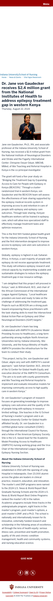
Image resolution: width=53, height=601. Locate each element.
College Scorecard (20, 592)
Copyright (9, 596)
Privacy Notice (45, 592)
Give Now (26, 558)
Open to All (33, 592)
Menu (46, 4)
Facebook (20, 572)
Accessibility (7, 592)
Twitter (32, 572)
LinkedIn (26, 572)
